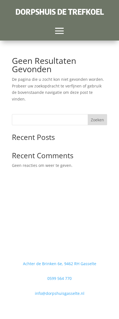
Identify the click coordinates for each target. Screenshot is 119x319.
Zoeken (97, 119)
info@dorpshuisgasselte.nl (59, 293)
